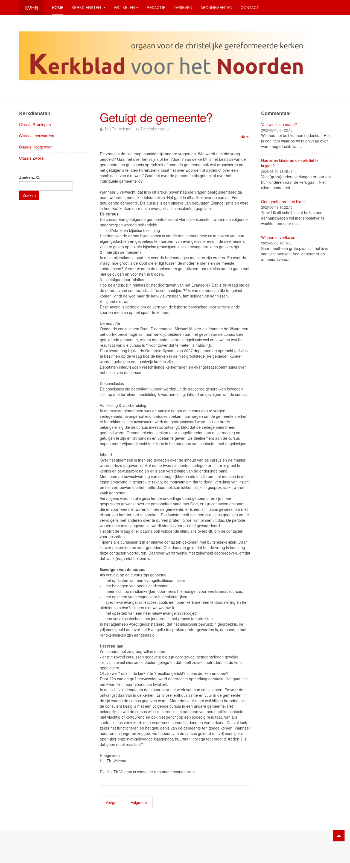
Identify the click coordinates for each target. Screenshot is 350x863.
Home (57, 7)
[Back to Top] (339, 835)
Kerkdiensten (87, 7)
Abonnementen (216, 7)
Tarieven (183, 7)
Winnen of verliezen (278, 237)
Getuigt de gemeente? (156, 117)
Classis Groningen (35, 124)
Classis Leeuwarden (36, 135)
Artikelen (124, 7)
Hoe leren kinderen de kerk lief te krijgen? (290, 163)
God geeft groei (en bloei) (283, 201)
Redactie (156, 7)
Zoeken (29, 195)
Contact (250, 7)
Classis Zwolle (31, 158)
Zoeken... (27, 177)
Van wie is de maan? (279, 124)
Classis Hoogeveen (35, 147)
